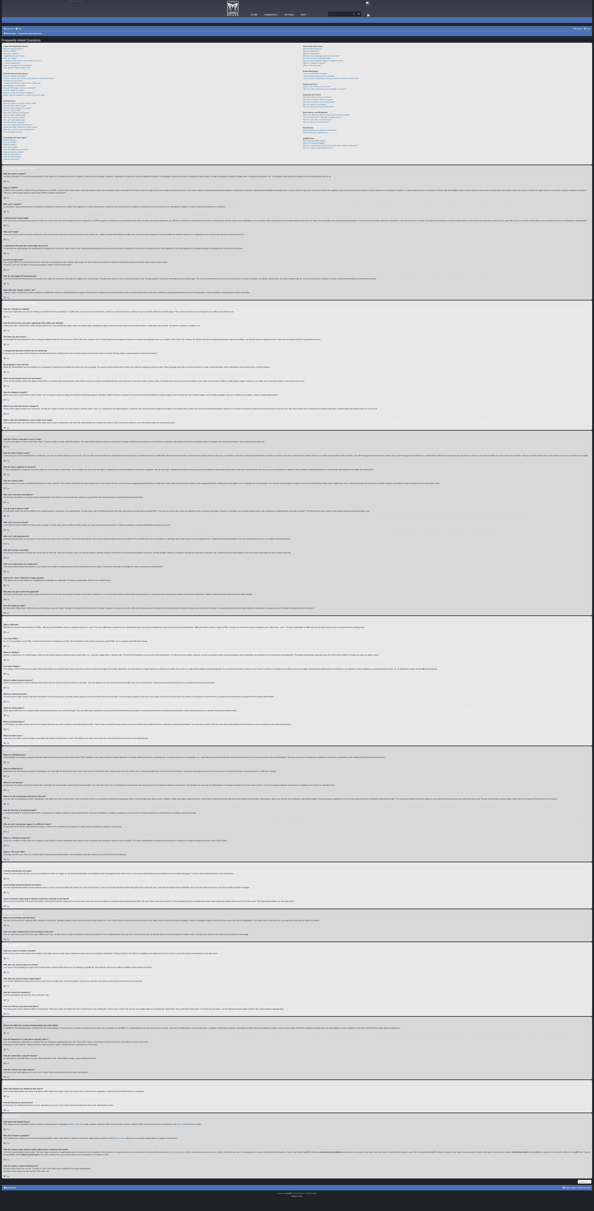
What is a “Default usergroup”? (314, 63)
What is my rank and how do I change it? (18, 93)
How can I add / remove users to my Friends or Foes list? (324, 89)
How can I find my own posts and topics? (318, 107)
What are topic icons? (11, 159)
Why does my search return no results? (318, 99)
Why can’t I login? (10, 58)
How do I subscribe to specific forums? (317, 120)
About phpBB (182, 1124)
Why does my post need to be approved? (18, 129)
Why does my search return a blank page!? (319, 102)
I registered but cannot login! (14, 56)
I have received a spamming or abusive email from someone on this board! (331, 78)
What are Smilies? (10, 145)
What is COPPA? (9, 51)
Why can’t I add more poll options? (16, 113)
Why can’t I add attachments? (14, 120)
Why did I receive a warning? (14, 122)
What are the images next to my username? (19, 88)
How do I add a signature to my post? (17, 108)
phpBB (258, 367)
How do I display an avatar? (13, 90)
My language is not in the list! (14, 86)
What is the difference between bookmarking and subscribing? (326, 115)
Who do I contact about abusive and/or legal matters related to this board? (330, 145)
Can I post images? (10, 147)
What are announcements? (13, 152)
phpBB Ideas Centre (116, 1138)
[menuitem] (18, 29)
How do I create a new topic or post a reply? (20, 103)
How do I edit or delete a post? (14, 105)
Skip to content (76, 1)
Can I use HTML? (10, 142)
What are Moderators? (311, 51)
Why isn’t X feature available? (314, 143)
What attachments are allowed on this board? (320, 130)
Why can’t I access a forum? (14, 117)
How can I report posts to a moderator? (18, 125)
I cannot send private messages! (315, 73)
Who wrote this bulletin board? (314, 141)
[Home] (232, 8)
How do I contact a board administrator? (318, 148)
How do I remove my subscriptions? (316, 122)
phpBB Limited (73, 1124)
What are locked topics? (12, 157)
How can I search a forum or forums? (317, 97)
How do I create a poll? (12, 110)
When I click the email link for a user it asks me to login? (24, 95)
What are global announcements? (15, 149)
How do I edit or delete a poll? (14, 115)
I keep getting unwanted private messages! (319, 76)
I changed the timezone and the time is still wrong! (22, 83)
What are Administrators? (312, 49)
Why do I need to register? (13, 49)
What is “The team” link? (312, 65)
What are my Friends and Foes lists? (317, 86)
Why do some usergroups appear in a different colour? (323, 61)
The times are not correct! (13, 81)
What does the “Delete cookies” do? (16, 68)
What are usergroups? (311, 53)
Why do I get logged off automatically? (17, 65)
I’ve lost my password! (11, 63)
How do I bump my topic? (12, 132)
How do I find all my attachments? (315, 132)
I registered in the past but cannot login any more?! (22, 61)
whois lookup (175, 1152)
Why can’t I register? (11, 53)
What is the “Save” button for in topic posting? (20, 127)
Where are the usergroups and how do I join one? (321, 56)
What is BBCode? (10, 140)
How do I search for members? (314, 104)
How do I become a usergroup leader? (317, 58)
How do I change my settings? (14, 76)
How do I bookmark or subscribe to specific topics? (322, 117)
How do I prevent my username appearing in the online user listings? (29, 78)
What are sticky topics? (12, 154)
